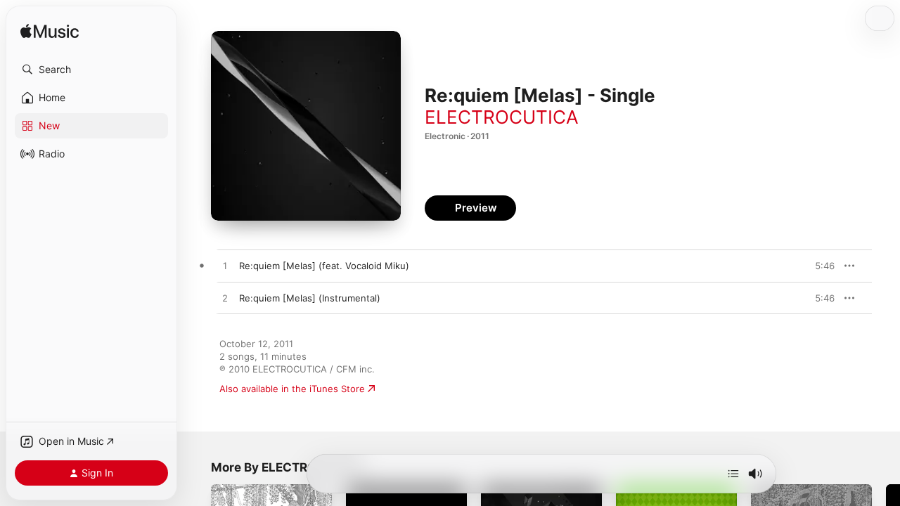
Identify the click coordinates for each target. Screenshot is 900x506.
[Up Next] (733, 474)
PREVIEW (819, 265)
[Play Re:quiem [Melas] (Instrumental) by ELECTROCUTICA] (225, 298)
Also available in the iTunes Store (292, 388)
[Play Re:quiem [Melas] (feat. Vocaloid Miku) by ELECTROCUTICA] (225, 266)
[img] (49, 32)
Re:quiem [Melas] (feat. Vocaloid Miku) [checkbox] (324, 265)
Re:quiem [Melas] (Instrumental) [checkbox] (309, 298)
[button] (91, 70)
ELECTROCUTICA (502, 117)
